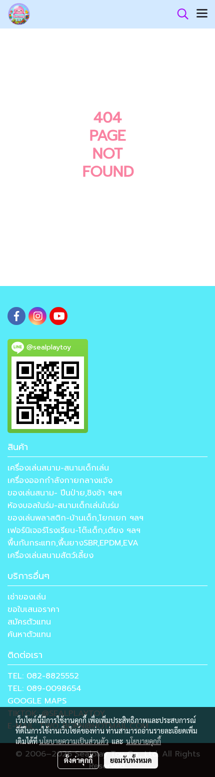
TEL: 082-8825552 (43, 676)
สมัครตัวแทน (29, 622)
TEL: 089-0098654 (45, 688)
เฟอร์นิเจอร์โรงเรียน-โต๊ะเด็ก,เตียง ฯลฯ (74, 530)
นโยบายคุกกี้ (143, 741)
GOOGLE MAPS (37, 701)
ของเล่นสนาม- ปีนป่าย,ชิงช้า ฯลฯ (65, 493)
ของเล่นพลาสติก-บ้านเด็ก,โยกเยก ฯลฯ (76, 518)
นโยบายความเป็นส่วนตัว (73, 741)
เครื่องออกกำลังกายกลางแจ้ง (60, 480)
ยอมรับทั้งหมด (131, 760)
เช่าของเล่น (27, 597)
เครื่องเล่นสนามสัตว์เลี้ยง (51, 556)
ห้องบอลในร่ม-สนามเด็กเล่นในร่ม (63, 506)
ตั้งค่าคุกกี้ (78, 760)
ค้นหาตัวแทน (29, 634)
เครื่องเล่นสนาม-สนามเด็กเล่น (58, 468)
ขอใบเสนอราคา (34, 610)
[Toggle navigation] (202, 14)
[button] (180, 14)
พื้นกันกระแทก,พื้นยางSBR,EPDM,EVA (73, 543)
